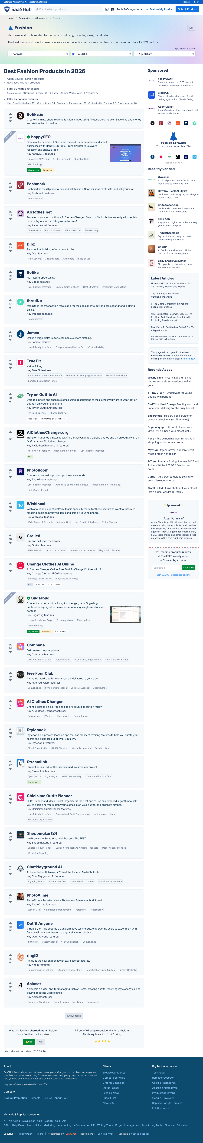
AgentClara (172, 518)
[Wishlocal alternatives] (20, 505)
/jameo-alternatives (18, 329)
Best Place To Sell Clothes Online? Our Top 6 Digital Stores (173, 329)
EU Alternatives (161, 1108)
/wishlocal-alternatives (20, 500)
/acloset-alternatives (19, 980)
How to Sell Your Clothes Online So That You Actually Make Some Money (171, 285)
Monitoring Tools (152, 1125)
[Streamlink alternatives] (20, 763)
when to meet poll (140, 1133)
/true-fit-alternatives (18, 357)
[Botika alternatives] (20, 274)
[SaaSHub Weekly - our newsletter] (107, 9)
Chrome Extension (113, 1082)
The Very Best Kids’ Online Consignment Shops (165, 295)
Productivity (34, 1125)
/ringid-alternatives (18, 951)
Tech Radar (159, 1072)
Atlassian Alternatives (164, 1087)
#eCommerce (14, 93)
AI (5, 1120)
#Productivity (91, 93)
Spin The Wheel (106, 1133)
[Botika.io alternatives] (20, 116)
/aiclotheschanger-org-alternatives (27, 428)
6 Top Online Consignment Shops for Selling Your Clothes (170, 305)
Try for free (33, 631)
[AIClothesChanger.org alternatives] (20, 434)
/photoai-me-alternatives (21, 891)
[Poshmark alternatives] (20, 185)
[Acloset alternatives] (20, 985)
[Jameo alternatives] (20, 334)
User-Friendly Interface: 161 (21, 103)
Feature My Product (161, 9)
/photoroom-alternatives (21, 466)
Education (182, 1125)
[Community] (112, 9)
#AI (46, 93)
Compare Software (114, 1077)
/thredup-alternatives (19, 297)
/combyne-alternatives (20, 641)
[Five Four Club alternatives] (20, 674)
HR (93, 1125)
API (66, 1098)
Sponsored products (185, 48)
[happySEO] (20, 138)
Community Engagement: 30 (72, 103)
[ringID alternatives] (20, 957)
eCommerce (81, 1125)
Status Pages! (111, 1087)
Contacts (34, 1098)
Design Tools (52, 1120)
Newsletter (109, 1103)
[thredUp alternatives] (20, 302)
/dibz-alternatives (17, 240)
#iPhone (54, 93)
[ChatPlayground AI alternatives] (20, 868)
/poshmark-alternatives (20, 180)
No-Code (14, 1120)
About (58, 1098)
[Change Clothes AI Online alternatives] (20, 565)
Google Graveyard (163, 1098)
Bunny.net (71, 1133)
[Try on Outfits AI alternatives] (20, 396)
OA (20, 924)
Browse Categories (114, 1072)
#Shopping (28, 93)
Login (196, 2)
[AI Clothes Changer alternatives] (20, 703)
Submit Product (187, 9)
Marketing (50, 1125)
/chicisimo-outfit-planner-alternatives (29, 792)
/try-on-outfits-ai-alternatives (24, 390)
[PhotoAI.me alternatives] (20, 896)
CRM (7, 1125)
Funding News (111, 1092)
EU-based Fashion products (23, 82)
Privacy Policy (25, 1133)
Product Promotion (15, 1098)
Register (186, 2)
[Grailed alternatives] (20, 537)
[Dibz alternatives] (20, 245)
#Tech (39, 93)
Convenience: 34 (46, 103)
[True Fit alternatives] (20, 362)
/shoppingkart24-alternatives (24, 829)
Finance (169, 1125)
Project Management (127, 1125)
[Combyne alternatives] (20, 646)
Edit (191, 27)
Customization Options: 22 (102, 103)
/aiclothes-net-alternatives (22, 208)
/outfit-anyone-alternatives (22, 919)
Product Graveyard (163, 1092)
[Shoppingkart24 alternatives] (20, 834)
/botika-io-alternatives (20, 110)
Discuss (47, 1098)
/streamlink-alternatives (20, 758)
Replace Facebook (163, 1077)
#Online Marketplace (71, 93)
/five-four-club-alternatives (23, 669)
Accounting (65, 1125)
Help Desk (18, 1125)
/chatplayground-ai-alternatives (25, 863)
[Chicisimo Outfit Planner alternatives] (20, 797)
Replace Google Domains (167, 1103)
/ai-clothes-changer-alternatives (26, 697)
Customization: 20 (127, 103)
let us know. (189, 358)
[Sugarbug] (20, 599)
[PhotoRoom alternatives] (20, 471)
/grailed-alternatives (18, 532)
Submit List (109, 1098)
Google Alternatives (164, 1082)
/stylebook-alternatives (20, 726)
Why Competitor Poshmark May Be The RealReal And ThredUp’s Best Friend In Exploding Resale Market (171, 317)
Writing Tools (105, 1125)
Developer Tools (32, 1120)
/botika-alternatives (18, 268)
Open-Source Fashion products (25, 78)
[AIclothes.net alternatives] (20, 213)
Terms (40, 1133)
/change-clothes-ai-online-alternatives (29, 560)
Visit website (33, 170)
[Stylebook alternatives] (20, 731)
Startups (43, 2)
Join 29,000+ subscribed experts (173, 574)
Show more (74, 1015)
